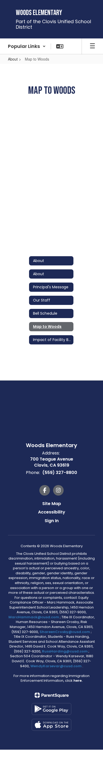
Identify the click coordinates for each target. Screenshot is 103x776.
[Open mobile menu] (92, 46)
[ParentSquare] (51, 695)
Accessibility (51, 512)
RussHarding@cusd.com (65, 651)
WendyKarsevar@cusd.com (56, 666)
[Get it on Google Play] (51, 709)
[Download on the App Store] (51, 725)
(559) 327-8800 (59, 472)
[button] (27, 46)
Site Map (51, 504)
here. (77, 680)
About (13, 59)
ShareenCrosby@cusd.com (65, 631)
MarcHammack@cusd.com (33, 617)
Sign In (52, 521)
